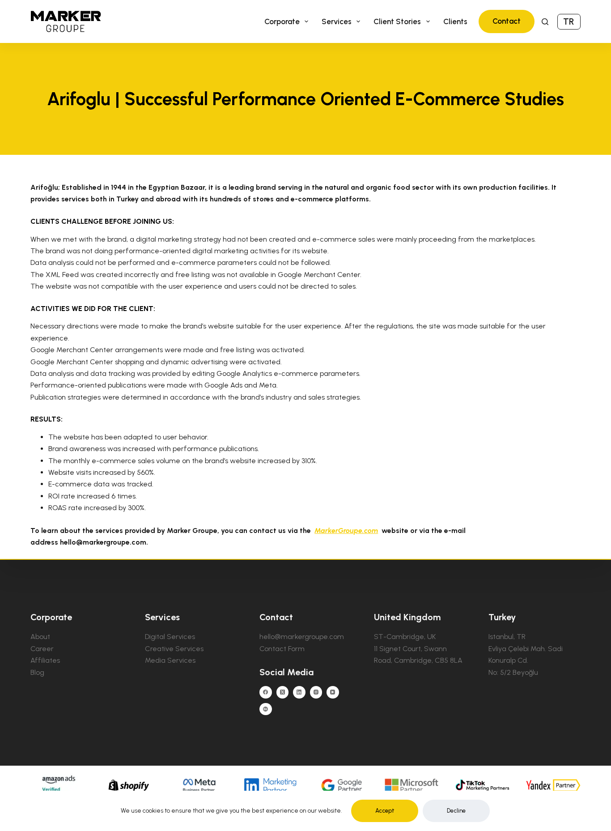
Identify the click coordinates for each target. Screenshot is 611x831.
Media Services (170, 660)
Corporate (282, 21)
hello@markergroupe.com (301, 636)
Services (337, 21)
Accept (385, 810)
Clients (455, 21)
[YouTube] (333, 692)
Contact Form (282, 648)
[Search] (545, 21)
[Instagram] (316, 692)
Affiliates (45, 660)
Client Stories (397, 21)
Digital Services (170, 636)
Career (42, 648)
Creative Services (174, 648)
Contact (506, 21)
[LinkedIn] (299, 692)
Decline (456, 810)
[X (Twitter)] (282, 692)
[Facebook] (265, 692)
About (40, 636)
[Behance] (265, 709)
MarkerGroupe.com (346, 530)
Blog (37, 672)
